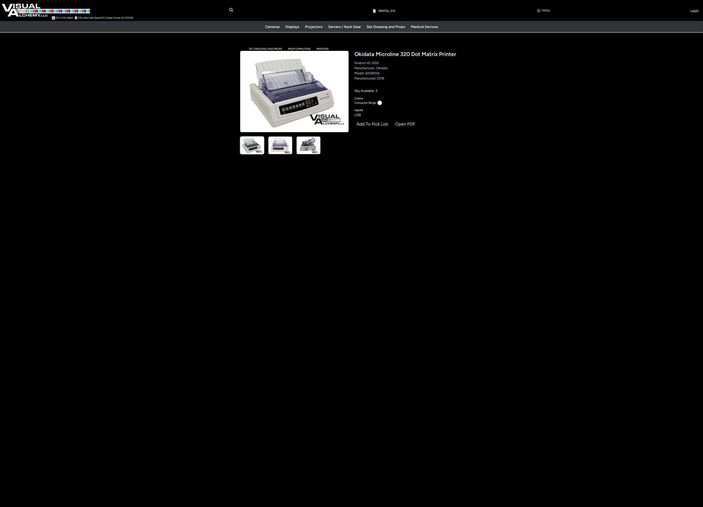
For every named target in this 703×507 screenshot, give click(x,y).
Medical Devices (424, 27)
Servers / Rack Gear (344, 27)
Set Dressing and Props (386, 27)
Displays (292, 27)
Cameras (272, 27)
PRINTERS (323, 49)
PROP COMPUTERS (299, 49)
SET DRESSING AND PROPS (265, 49)
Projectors (313, 27)
